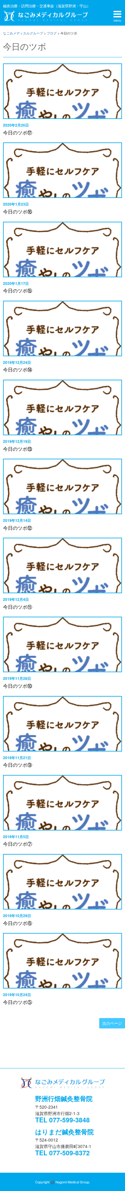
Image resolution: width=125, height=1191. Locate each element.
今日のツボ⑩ (17, 685)
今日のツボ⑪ (17, 606)
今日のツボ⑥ (17, 923)
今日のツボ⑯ (17, 211)
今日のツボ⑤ (17, 1002)
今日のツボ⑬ (17, 448)
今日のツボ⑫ (17, 527)
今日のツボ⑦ (17, 843)
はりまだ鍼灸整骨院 (64, 1131)
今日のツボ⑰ (17, 132)
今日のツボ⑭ (17, 369)
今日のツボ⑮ (17, 290)
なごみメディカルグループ (45, 16)
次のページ (112, 1023)
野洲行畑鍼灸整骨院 (64, 1098)
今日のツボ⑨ (17, 764)
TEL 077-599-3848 (62, 1119)
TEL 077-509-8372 (62, 1152)
